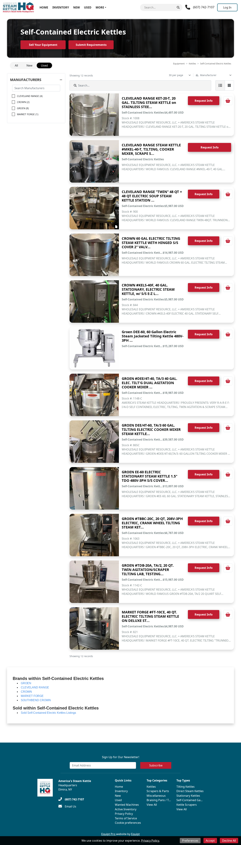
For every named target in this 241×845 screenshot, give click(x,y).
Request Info (204, 101)
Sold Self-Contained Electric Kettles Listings (48, 712)
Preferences (190, 841)
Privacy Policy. (150, 841)
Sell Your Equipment (43, 45)
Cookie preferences (128, 823)
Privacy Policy (124, 814)
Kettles (192, 63)
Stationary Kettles (188, 796)
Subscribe (155, 765)
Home (44, 7)
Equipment (179, 63)
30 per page (176, 75)
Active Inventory (125, 809)
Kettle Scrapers (186, 805)
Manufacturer (208, 75)
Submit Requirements (91, 45)
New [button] (29, 65)
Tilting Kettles (185, 787)
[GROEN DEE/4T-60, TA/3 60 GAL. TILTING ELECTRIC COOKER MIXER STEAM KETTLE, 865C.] (94, 441)
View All (152, 805)
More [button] (100, 7)
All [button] (16, 65)
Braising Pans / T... (159, 800)
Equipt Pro (108, 834)
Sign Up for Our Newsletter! (120, 757)
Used (87, 7)
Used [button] (44, 65)
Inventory (60, 7)
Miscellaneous (156, 796)
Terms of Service (126, 818)
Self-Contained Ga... (189, 800)
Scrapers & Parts (158, 791)
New (76, 7)
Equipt (135, 834)
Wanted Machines (127, 805)
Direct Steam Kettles (190, 791)
